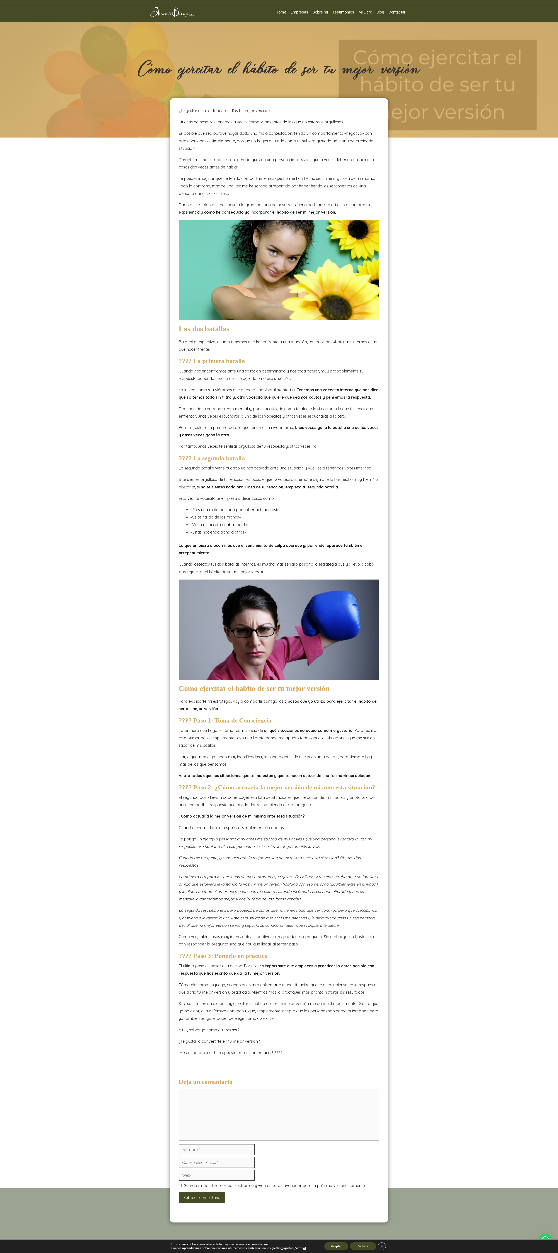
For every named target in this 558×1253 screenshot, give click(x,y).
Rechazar (363, 1246)
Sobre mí (320, 12)
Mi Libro (365, 12)
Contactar (396, 12)
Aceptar (336, 1246)
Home (281, 12)
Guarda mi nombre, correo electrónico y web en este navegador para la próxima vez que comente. (275, 1185)
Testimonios (343, 12)
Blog (380, 12)
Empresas (299, 12)
